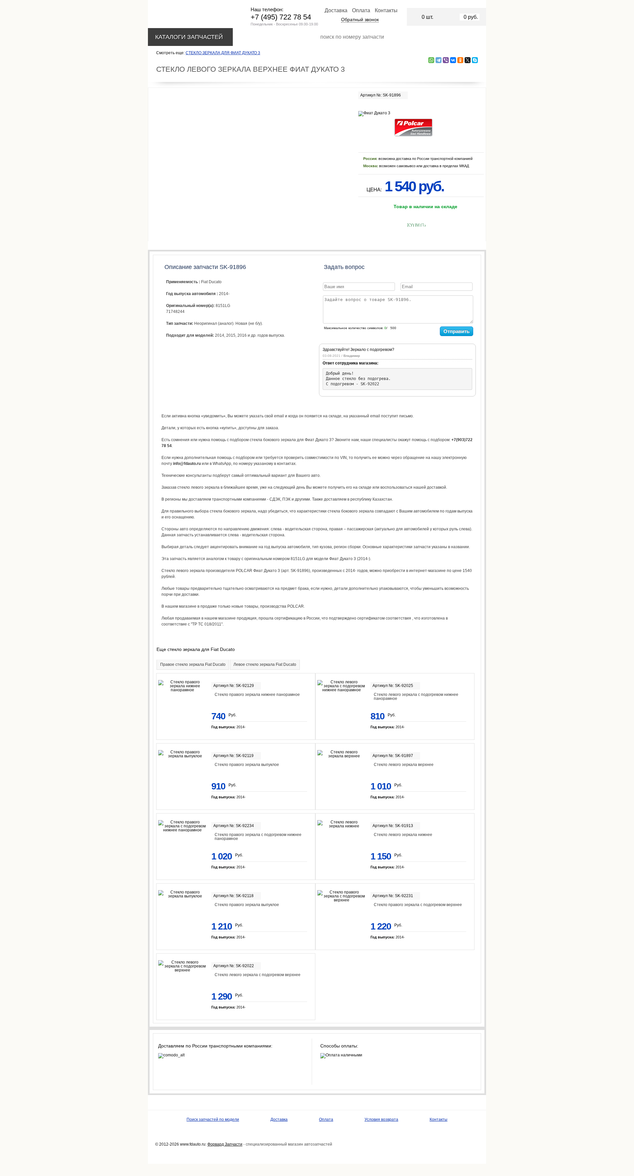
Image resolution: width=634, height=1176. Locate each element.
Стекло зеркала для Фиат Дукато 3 (223, 53)
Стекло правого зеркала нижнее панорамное (257, 694)
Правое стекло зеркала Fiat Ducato (193, 664)
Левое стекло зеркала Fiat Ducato (264, 664)
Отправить (456, 331)
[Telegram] (438, 60)
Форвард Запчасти (224, 1144)
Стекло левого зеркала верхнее (404, 764)
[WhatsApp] (431, 60)
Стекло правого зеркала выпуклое (247, 764)
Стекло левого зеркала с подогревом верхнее (257, 974)
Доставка (336, 10)
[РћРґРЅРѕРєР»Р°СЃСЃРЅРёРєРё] (460, 60)
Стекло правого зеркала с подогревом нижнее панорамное (258, 836)
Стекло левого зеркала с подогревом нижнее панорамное (416, 696)
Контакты (386, 10)
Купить (415, 225)
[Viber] (446, 60)
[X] (468, 60)
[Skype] (475, 60)
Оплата (361, 10)
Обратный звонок (360, 19)
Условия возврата (381, 1119)
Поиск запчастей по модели (213, 1119)
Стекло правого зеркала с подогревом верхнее (418, 904)
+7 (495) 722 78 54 (281, 17)
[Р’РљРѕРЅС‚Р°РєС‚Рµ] (453, 60)
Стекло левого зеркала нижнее (403, 834)
